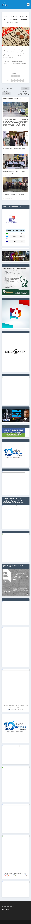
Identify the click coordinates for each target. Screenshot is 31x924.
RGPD (3, 913)
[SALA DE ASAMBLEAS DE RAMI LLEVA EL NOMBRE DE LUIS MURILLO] (15, 138)
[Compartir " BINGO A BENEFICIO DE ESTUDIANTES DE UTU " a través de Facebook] (12, 76)
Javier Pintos (5, 909)
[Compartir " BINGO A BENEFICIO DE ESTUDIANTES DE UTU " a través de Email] (18, 76)
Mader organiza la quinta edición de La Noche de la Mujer (15, 172)
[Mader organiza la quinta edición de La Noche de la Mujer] (15, 161)
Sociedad (16, 22)
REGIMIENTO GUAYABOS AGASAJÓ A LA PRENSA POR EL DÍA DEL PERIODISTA (14, 195)
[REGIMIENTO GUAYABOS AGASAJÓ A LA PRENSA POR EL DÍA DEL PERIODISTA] (15, 184)
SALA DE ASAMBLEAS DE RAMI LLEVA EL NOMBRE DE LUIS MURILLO (14, 149)
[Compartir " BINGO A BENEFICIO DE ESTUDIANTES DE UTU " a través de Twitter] (15, 76)
